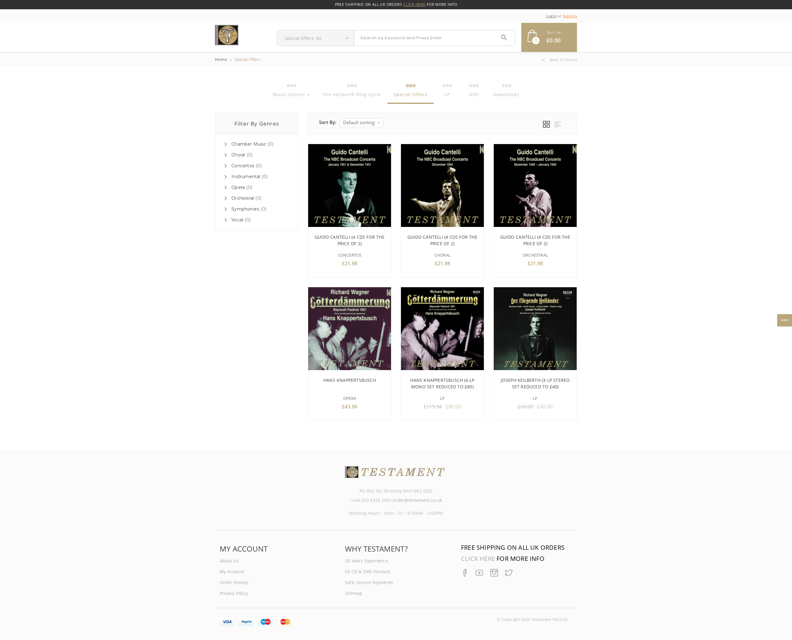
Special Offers (410, 94)
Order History (234, 582)
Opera (238, 187)
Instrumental (245, 176)
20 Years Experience (366, 561)
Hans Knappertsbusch (349, 380)
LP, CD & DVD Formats (367, 571)
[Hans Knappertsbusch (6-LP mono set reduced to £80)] (442, 328)
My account (232, 571)
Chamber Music (248, 144)
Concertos (242, 166)
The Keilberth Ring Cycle (352, 94)
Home (221, 59)
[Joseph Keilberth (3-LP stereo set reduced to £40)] (535, 328)
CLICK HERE (414, 4)
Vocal (237, 220)
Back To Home (563, 60)
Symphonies (245, 209)
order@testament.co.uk (417, 500)
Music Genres (290, 94)
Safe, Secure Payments (369, 582)
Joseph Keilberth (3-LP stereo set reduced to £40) (535, 383)
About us (229, 561)
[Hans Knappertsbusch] (349, 328)
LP (447, 94)
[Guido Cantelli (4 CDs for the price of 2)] (349, 185)
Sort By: (328, 122)
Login (551, 16)
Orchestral (242, 198)
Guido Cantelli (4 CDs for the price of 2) (350, 240)
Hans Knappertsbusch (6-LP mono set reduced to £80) (442, 383)
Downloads (506, 94)
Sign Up (570, 16)
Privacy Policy (234, 593)
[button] (549, 37)
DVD (474, 94)
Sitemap (353, 593)
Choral (238, 155)
